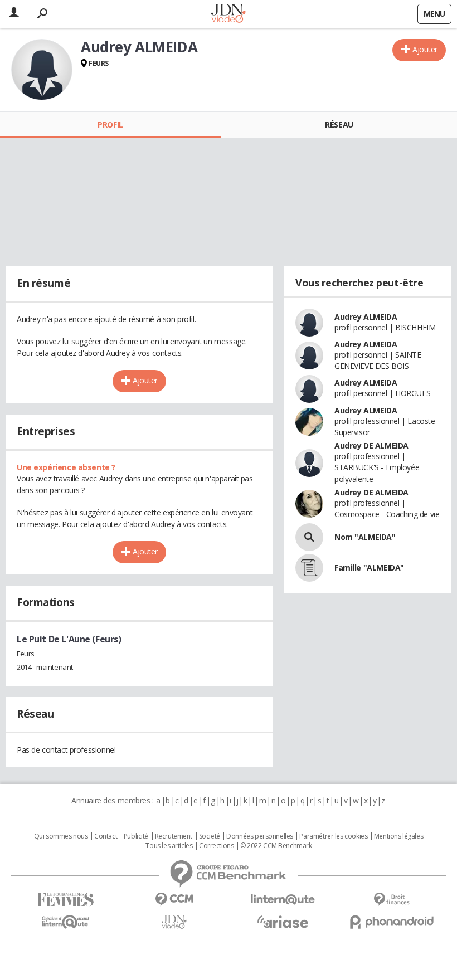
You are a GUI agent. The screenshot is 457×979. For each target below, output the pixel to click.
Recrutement (173, 836)
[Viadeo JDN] (174, 922)
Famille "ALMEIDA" (369, 567)
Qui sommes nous (61, 836)
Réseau (339, 124)
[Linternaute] (283, 899)
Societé (209, 836)
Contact (105, 836)
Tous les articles (168, 846)
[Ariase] (283, 921)
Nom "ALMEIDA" (365, 537)
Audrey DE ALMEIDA (371, 445)
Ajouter (424, 49)
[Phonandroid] (391, 922)
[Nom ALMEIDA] (309, 537)
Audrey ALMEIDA (365, 316)
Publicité (136, 836)
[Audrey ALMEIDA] (41, 69)
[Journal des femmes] (65, 900)
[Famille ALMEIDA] (309, 568)
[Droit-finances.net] (391, 900)
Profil (110, 124)
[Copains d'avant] (65, 922)
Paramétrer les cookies (333, 836)
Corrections (216, 846)
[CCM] (174, 900)
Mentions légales (398, 836)
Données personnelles (259, 836)
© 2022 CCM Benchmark (276, 846)
